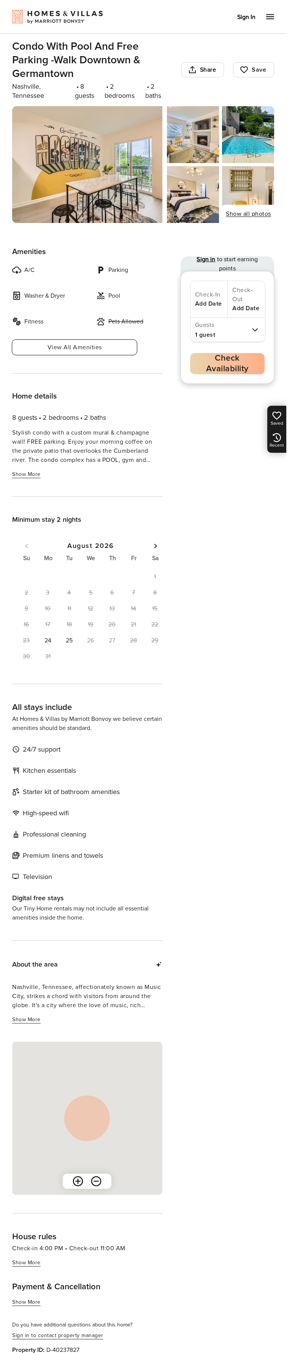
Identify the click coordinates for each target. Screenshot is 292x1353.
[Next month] (155, 546)
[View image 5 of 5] (248, 194)
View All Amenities (75, 347)
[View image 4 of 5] (193, 194)
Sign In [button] (246, 17)
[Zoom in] (78, 1181)
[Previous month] (26, 546)
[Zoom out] (96, 1181)
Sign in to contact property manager (57, 1335)
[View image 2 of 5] (193, 134)
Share (208, 70)
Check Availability (227, 363)
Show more (26, 474)
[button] (47, 640)
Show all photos (248, 214)
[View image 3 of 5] (248, 134)
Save (259, 70)
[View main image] (87, 164)
